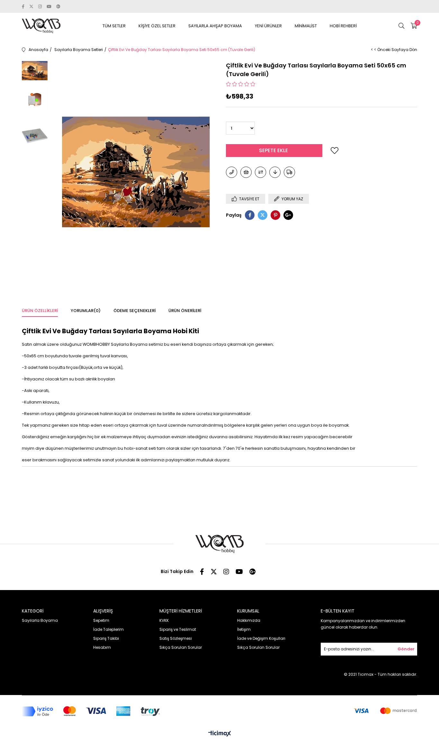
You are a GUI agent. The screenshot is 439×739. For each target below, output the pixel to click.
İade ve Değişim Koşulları (261, 638)
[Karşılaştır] (260, 172)
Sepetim (101, 620)
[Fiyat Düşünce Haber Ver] (275, 172)
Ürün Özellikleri (40, 311)
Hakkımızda (248, 620)
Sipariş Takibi (106, 638)
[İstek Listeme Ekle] (246, 172)
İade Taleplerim (108, 629)
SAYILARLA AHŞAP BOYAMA (215, 26)
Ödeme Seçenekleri (134, 311)
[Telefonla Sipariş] (231, 172)
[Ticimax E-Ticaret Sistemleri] (219, 734)
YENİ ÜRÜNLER (268, 26)
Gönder (406, 649)
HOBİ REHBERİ (343, 26)
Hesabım (102, 647)
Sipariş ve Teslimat (177, 629)
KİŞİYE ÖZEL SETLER (157, 26)
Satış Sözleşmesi (175, 638)
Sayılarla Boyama (40, 620)
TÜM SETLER (114, 26)
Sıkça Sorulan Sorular (180, 647)
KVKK (164, 620)
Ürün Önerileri (184, 311)
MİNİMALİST (306, 26)
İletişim (244, 629)
